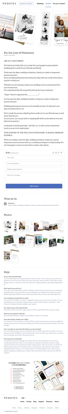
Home (22, 401)
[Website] (53, 153)
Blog (34, 401)
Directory (49, 401)
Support (41, 401)
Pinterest (42, 408)
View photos (60, 43)
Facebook (50, 408)
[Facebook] (59, 153)
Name (8, 156)
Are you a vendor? (59, 3)
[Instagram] (56, 153)
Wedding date (10, 168)
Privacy (20, 408)
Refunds (26, 408)
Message (9, 174)
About (57, 401)
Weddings (40, 3)
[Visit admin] (10, 398)
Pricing (28, 401)
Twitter (57, 408)
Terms (14, 408)
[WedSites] (9, 3)
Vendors (48, 3)
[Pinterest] (61, 153)
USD (22, 398)
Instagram (34, 408)
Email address (10, 162)
